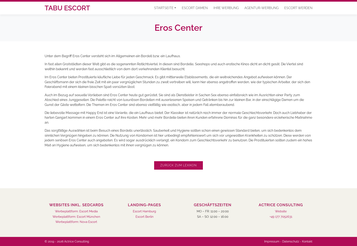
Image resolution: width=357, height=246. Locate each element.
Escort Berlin (145, 216)
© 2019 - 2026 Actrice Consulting (67, 241)
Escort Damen (195, 8)
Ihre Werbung (226, 8)
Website (281, 211)
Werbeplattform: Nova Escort (76, 222)
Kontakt (307, 241)
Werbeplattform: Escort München (76, 216)
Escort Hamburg (144, 211)
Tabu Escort (67, 8)
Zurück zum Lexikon (178, 165)
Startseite (164, 8)
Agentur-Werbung (261, 8)
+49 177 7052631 (281, 216)
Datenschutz (290, 241)
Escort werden (298, 8)
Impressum (271, 241)
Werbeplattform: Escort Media (76, 211)
